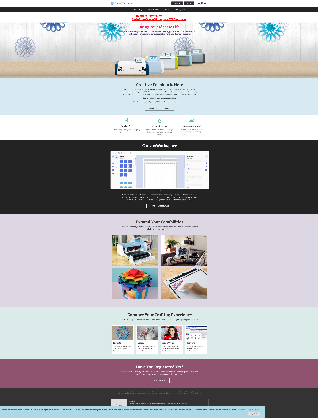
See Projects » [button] (117, 351)
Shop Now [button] (135, 292)
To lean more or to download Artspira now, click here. (145, 405)
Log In (189, 3)
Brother (201, 3)
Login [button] (167, 108)
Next (206, 170)
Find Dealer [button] (135, 257)
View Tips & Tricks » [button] (168, 351)
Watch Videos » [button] (142, 351)
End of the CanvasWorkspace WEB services (159, 19)
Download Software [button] (160, 206)
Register (177, 3)
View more (241, 410)
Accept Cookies (254, 414)
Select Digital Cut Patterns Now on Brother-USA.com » (159, 10)
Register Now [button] (159, 380)
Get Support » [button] (191, 351)
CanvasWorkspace (121, 3)
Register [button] (153, 108)
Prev (113, 170)
